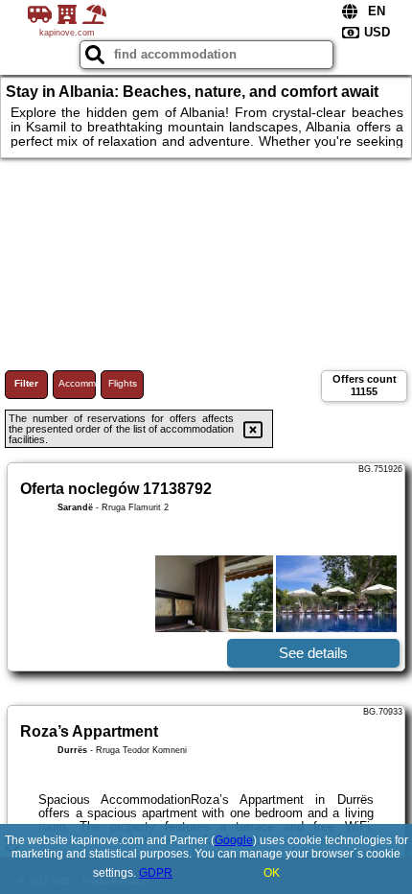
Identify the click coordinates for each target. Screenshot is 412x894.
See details (313, 653)
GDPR (155, 873)
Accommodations (77, 383)
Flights (122, 383)
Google (234, 840)
